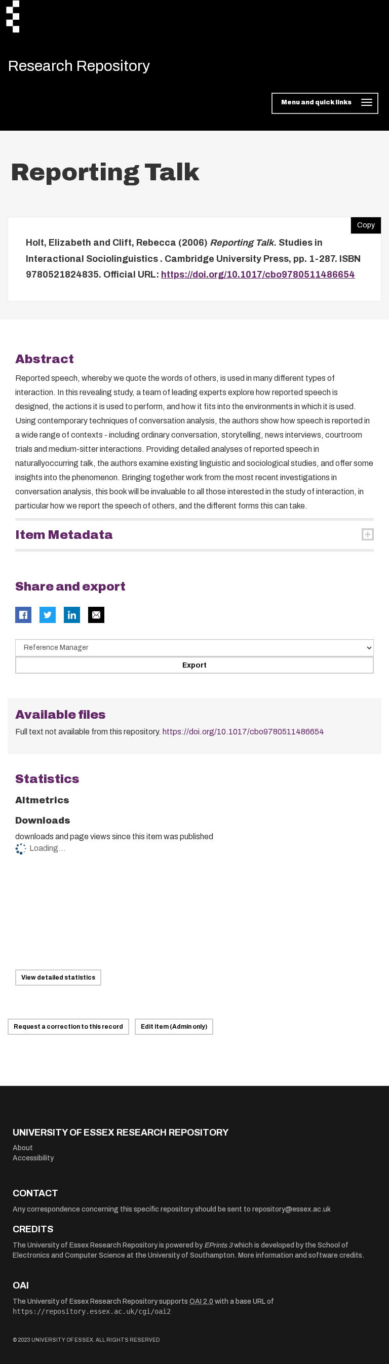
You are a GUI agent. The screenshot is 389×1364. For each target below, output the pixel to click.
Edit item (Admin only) (174, 1026)
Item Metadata (64, 534)
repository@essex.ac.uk (291, 1209)
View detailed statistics (58, 977)
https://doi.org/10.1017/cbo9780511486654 (258, 274)
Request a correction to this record (68, 1026)
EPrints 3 (218, 1245)
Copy (363, 223)
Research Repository (79, 66)
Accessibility (33, 1158)
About (23, 1148)
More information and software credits (300, 1255)
